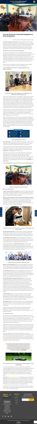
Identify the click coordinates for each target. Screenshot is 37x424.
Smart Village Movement (13, 377)
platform (4, 388)
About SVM (16, 397)
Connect (16, 402)
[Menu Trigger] (34, 2)
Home (17, 395)
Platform (16, 400)
